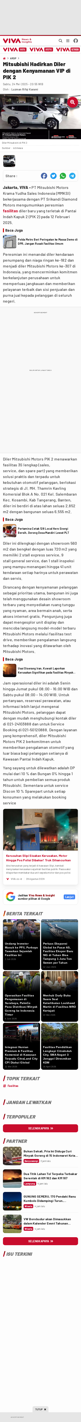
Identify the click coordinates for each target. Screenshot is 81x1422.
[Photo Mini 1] (9, 161)
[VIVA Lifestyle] (41, 49)
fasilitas (10, 210)
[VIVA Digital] (15, 49)
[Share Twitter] (53, 176)
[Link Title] (12, 1156)
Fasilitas (13, 1085)
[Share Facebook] (44, 176)
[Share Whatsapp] (63, 176)
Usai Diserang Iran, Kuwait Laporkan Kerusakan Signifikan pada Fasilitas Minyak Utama (45, 671)
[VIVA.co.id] (16, 41)
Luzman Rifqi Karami (24, 89)
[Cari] (60, 41)
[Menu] (67, 41)
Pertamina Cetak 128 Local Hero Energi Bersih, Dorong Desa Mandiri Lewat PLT (43, 530)
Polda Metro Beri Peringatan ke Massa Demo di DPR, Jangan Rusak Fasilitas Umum (48, 241)
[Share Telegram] (72, 176)
